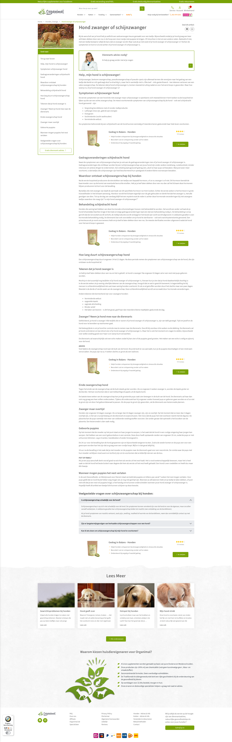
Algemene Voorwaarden (110, 719)
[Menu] (12, 716)
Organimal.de (75, 721)
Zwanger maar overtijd (49, 122)
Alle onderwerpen (116, 639)
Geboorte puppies (47, 127)
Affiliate (73, 719)
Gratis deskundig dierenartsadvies (147, 1)
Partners (105, 724)
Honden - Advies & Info (141, 713)
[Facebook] (40, 720)
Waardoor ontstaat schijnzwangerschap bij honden (53, 84)
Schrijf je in (179, 727)
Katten (90, 15)
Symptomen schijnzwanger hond (53, 69)
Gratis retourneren (186, 1)
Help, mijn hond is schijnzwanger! (54, 64)
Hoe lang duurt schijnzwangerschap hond (55, 97)
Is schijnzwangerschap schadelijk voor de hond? (100, 500)
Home (40, 21)
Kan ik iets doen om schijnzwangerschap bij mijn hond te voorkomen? (109, 530)
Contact (136, 724)
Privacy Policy (107, 713)
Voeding (101, 15)
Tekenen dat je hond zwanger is (53, 103)
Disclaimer (105, 716)
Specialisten (74, 724)
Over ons (73, 716)
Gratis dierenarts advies (55, 150)
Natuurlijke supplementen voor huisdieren (55, 1)
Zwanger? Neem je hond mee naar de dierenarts (55, 110)
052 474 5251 (176, 15)
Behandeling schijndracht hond (53, 90)
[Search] (142, 8)
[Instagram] (45, 720)
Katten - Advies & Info (141, 716)
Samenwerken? (115, 15)
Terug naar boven (47, 58)
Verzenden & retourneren (142, 719)
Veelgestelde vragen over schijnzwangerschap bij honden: (53, 142)
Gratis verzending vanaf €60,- (102, 1)
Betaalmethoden (139, 721)
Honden (80, 15)
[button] (179, 9)
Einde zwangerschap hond (51, 117)
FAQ (71, 713)
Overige (55, 21)
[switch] (8, 732)
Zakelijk (104, 721)
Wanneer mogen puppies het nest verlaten (54, 134)
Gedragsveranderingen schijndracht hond (55, 76)
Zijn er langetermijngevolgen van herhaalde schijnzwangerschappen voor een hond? (115, 523)
